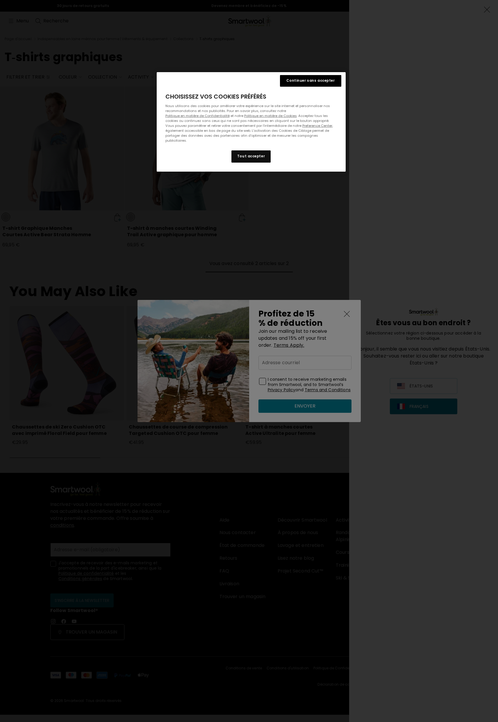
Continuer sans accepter (310, 80)
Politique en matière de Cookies (270, 115)
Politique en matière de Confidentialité (197, 115)
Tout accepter (251, 156)
